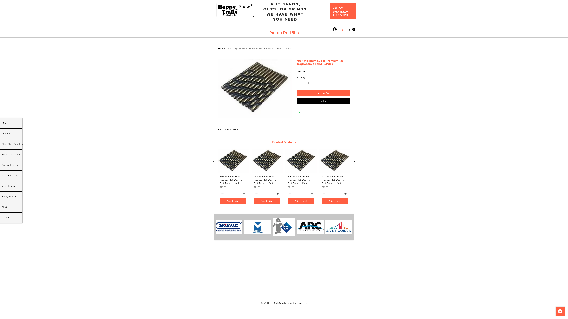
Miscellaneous (9, 186)
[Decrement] (299, 83)
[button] (352, 29)
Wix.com (303, 303)
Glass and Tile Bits (11, 154)
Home (221, 48)
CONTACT (6, 217)
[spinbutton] (304, 83)
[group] (284, 177)
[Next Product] (354, 161)
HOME (5, 123)
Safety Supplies (10, 196)
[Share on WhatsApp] (299, 112)
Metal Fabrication (10, 175)
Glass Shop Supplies (12, 144)
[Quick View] (233, 161)
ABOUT (5, 207)
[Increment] (308, 83)
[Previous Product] (213, 161)
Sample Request (10, 165)
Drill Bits (6, 133)
